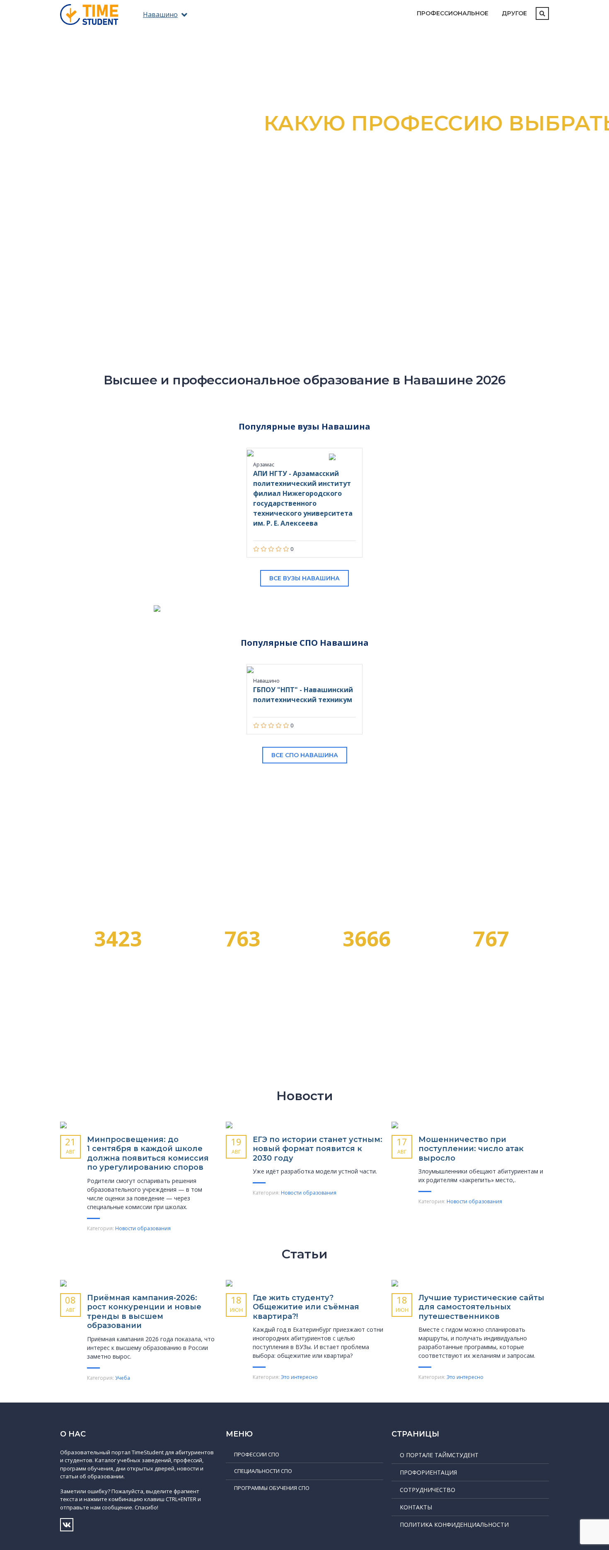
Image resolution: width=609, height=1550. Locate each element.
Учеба (122, 1377)
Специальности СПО (263, 1471)
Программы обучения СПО (271, 1488)
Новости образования (143, 1228)
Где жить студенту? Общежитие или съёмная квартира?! (306, 1307)
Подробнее (304, 242)
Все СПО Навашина (304, 755)
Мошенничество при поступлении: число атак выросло (471, 1149)
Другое (514, 13)
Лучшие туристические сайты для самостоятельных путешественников (481, 1307)
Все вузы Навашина (304, 578)
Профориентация (428, 1472)
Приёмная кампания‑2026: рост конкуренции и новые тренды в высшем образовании (144, 1311)
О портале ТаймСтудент (439, 1455)
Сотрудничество (427, 1490)
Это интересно (299, 1377)
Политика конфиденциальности (454, 1524)
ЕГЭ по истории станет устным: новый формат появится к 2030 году (317, 1149)
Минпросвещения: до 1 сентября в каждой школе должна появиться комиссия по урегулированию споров (148, 1153)
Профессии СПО (256, 1454)
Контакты (416, 1507)
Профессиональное (452, 13)
